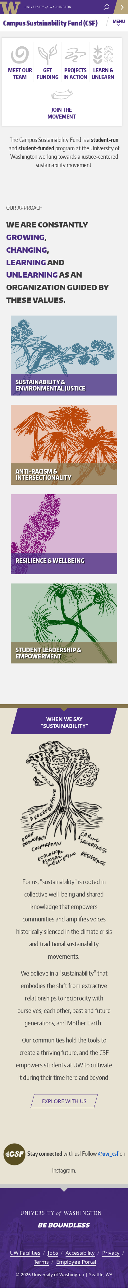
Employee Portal (76, 1261)
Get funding (47, 73)
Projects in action (75, 73)
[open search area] (106, 7)
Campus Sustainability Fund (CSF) (50, 23)
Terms (41, 1261)
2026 (26, 1274)
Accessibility (80, 1252)
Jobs (53, 1252)
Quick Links (120, 7)
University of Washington (11, 7)
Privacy (111, 1252)
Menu (119, 23)
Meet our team (20, 73)
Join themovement (62, 113)
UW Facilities (25, 1252)
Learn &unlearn (103, 73)
